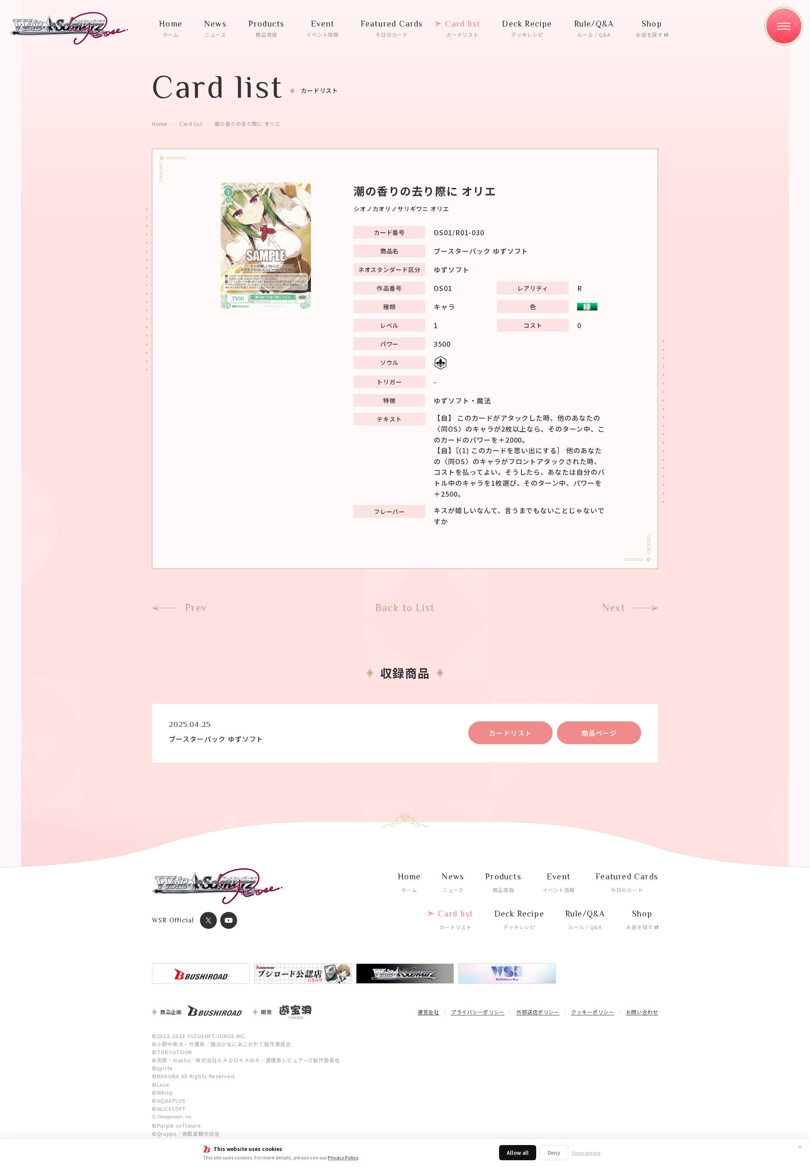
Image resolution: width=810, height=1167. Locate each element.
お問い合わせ (642, 1012)
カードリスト (510, 733)
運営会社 (428, 1012)
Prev (196, 608)
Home (159, 123)
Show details (586, 1153)
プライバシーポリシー (478, 1012)
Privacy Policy (343, 1157)
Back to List (405, 608)
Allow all (518, 1152)
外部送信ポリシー (537, 1012)
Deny (554, 1152)
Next (613, 608)
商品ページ (599, 733)
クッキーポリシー (592, 1012)
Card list (190, 123)
